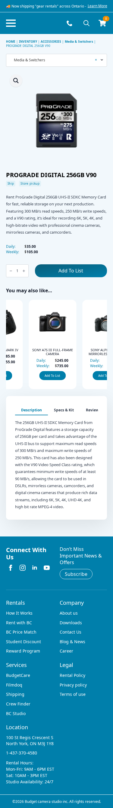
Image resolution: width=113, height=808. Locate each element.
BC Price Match (21, 632)
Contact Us (70, 632)
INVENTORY (28, 41)
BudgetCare (18, 675)
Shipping (15, 694)
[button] (16, 80)
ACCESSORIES (51, 41)
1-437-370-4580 (21, 753)
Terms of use (73, 694)
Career (66, 651)
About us (69, 613)
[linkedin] (34, 567)
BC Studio (16, 713)
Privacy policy (73, 685)
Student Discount (23, 641)
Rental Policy (72, 675)
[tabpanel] (56, 463)
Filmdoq (14, 685)
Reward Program (23, 651)
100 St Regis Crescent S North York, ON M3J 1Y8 (30, 740)
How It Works (19, 613)
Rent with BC (19, 622)
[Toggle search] (86, 23)
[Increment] (23, 270)
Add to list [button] (36, 375)
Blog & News (72, 641)
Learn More (97, 6)
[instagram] (22, 567)
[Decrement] (11, 270)
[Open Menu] (11, 23)
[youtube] (46, 567)
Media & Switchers (79, 41)
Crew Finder (18, 704)
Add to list (70, 270)
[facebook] (10, 567)
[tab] (31, 410)
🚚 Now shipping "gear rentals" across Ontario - (46, 6)
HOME (10, 41)
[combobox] (56, 60)
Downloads (71, 622)
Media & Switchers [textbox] (54, 60)
